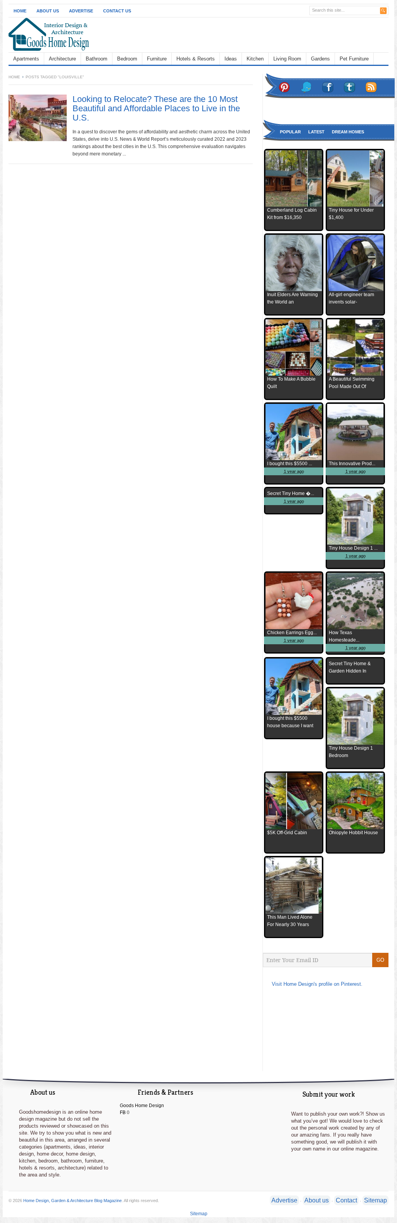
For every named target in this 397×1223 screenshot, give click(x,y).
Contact (346, 1200)
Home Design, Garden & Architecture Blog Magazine (72, 1200)
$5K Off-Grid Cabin (287, 832)
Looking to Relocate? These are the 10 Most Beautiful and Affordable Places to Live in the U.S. (156, 108)
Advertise (81, 11)
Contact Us (117, 11)
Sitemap (375, 1200)
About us (316, 1200)
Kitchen (255, 59)
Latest (316, 131)
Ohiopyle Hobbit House (353, 832)
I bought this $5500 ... (289, 463)
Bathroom (96, 59)
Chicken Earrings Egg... (292, 632)
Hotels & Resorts (195, 59)
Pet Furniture (354, 59)
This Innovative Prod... (352, 463)
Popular (290, 131)
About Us (47, 11)
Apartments (26, 59)
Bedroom (127, 59)
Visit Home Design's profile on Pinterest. (317, 984)
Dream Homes (348, 131)
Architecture (62, 59)
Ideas (230, 59)
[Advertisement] (251, 34)
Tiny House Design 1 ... (353, 548)
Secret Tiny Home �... (290, 493)
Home (20, 11)
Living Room (287, 59)
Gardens (320, 59)
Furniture (157, 59)
